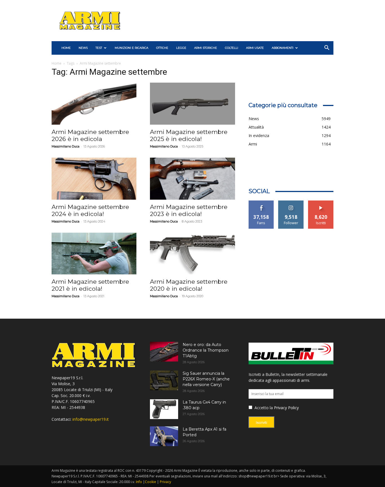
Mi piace (261, 202)
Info (139, 481)
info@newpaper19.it (90, 419)
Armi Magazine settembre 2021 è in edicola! (90, 285)
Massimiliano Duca (65, 146)
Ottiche (162, 48)
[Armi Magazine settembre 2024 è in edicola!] (94, 179)
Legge (181, 48)
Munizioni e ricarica (131, 48)
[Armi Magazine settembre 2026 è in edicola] (94, 104)
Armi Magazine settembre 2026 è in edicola (90, 135)
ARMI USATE (255, 48)
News (83, 48)
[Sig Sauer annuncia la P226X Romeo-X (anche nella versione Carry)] (164, 380)
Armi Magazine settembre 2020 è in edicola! (188, 285)
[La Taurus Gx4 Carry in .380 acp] (164, 409)
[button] (326, 48)
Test (99, 48)
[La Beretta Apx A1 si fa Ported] (164, 436)
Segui (291, 202)
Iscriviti (320, 202)
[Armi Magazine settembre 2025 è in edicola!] (192, 104)
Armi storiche (205, 48)
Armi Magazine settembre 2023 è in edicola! (188, 210)
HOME (66, 48)
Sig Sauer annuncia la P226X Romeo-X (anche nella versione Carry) (206, 379)
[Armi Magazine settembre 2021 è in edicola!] (94, 254)
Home (56, 63)
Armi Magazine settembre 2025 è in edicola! (188, 135)
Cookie (150, 481)
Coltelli (231, 48)
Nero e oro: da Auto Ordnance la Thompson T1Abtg (206, 350)
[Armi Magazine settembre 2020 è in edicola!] (192, 254)
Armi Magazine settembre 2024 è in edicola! (90, 210)
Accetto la (263, 407)
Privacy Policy (286, 407)
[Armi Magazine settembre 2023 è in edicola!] (192, 179)
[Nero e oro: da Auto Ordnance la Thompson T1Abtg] (164, 352)
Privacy (165, 481)
